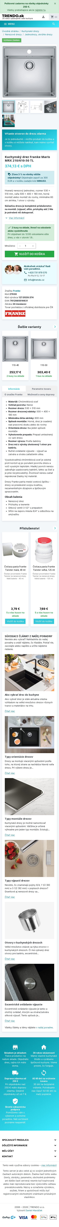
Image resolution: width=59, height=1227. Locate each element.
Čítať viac (10, 711)
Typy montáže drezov (18, 818)
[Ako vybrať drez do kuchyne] (29, 672)
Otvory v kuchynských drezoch (23, 942)
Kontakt (7, 1156)
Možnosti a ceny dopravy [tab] (41, 394)
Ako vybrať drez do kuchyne (22, 694)
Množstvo (10, 245)
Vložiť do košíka (29, 254)
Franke (16, 290)
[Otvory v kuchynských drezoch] (29, 920)
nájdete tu (40, 10)
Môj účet (8, 1151)
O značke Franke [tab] (14, 394)
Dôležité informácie (14, 1145)
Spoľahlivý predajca (15, 1140)
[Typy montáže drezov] (29, 796)
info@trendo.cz (36, 279)
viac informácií (49, 1165)
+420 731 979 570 (37, 272)
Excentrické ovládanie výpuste (23, 1004)
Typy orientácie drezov (19, 756)
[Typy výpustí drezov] (29, 858)
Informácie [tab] (14, 388)
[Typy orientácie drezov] (29, 734)
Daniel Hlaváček (34, 1210)
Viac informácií (16, 218)
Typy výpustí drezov (17, 880)
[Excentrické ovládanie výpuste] (29, 982)
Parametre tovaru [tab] (41, 388)
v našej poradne (44, 1027)
